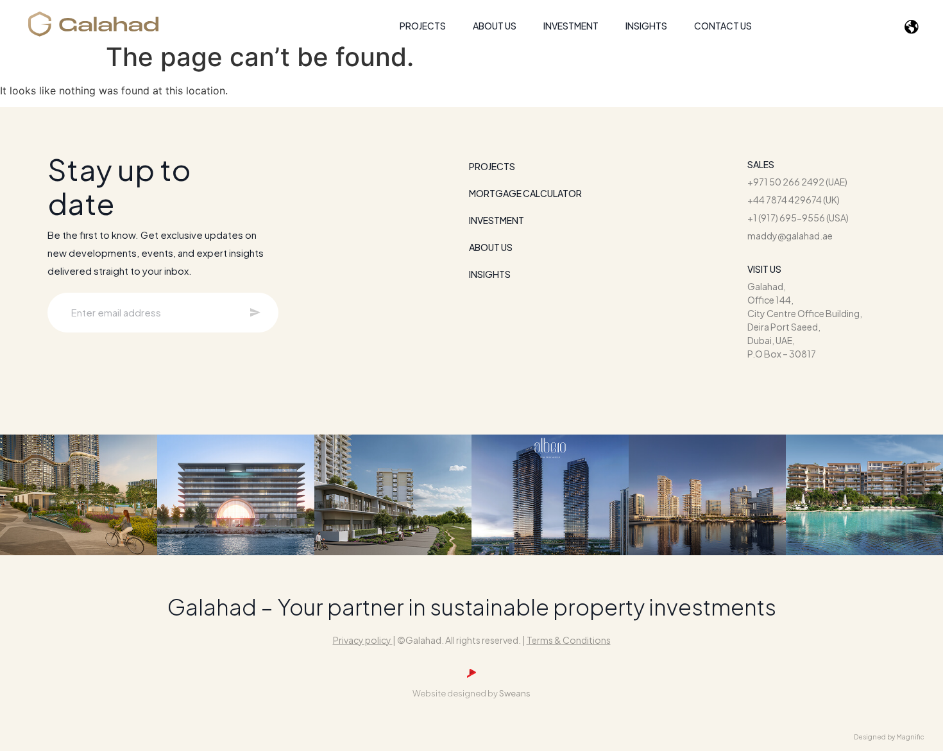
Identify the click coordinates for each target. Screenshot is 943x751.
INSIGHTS (490, 274)
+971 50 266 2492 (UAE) (797, 181)
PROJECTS (423, 25)
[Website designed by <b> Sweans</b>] (471, 673)
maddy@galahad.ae (790, 235)
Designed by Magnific (889, 737)
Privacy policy (362, 640)
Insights (646, 25)
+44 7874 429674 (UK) (793, 199)
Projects (492, 166)
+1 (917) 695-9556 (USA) (798, 217)
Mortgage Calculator (525, 193)
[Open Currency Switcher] (913, 27)
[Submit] (255, 312)
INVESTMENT (571, 25)
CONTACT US (723, 25)
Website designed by (471, 693)
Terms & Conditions (569, 640)
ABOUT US (494, 25)
